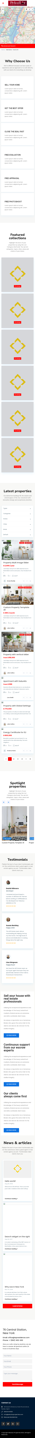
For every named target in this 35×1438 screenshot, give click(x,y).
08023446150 (8, 1412)
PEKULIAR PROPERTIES (10, 1417)
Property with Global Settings (17, 705)
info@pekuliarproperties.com (13, 1414)
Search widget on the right (17, 1236)
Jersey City (15, 650)
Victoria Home (11, 750)
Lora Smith (10, 697)
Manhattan (8, 558)
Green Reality (11, 581)
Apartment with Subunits (15, 681)
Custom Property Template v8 (16, 608)
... (4, 573)
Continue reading (11, 1199)
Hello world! (10, 1181)
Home (3, 50)
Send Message (17, 1384)
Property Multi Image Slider (16, 562)
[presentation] (4, 802)
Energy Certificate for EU (14, 732)
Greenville (8, 650)
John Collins (10, 628)
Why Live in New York (14, 1287)
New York (16, 558)
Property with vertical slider (16, 654)
